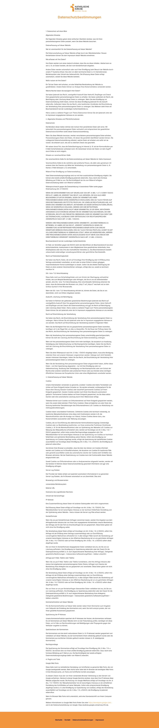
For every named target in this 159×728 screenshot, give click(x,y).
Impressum (100, 720)
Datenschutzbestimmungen (83, 720)
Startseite (58, 720)
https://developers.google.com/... (100, 702)
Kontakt (67, 720)
